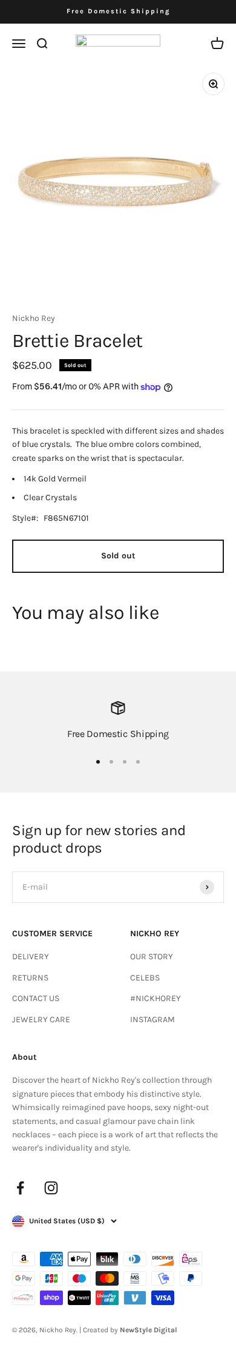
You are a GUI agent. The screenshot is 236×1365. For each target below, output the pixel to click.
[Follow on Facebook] (20, 1188)
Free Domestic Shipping (118, 11)
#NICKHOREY (155, 998)
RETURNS (30, 978)
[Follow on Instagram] (51, 1188)
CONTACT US (35, 998)
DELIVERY (30, 956)
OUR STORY (151, 956)
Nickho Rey (33, 318)
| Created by (128, 1330)
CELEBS (145, 978)
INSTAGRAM (152, 1019)
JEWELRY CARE (41, 1019)
